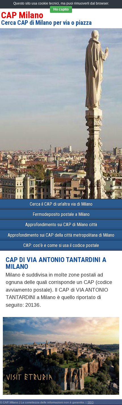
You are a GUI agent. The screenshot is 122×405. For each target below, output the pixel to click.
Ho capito (61, 9)
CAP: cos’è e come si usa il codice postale (61, 245)
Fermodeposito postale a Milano (61, 214)
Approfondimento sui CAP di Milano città (61, 224)
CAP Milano (22, 15)
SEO (90, 402)
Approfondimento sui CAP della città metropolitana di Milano (61, 235)
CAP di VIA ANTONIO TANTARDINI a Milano (56, 263)
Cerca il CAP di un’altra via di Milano (61, 204)
